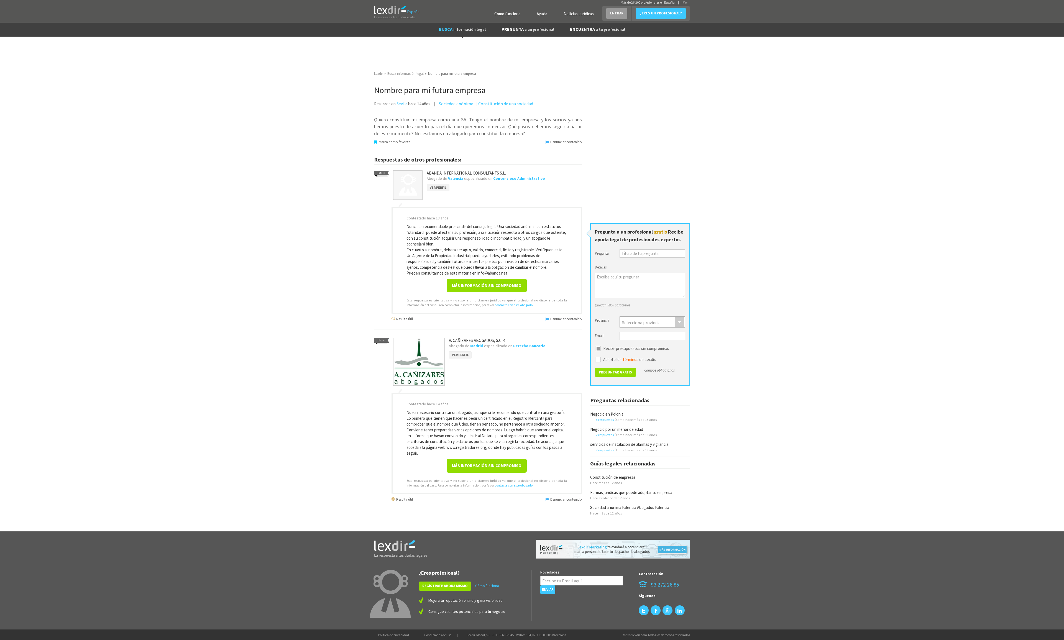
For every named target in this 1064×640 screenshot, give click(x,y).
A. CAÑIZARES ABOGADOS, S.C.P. (477, 340)
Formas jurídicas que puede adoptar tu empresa (631, 492)
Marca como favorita (394, 142)
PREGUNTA (528, 29)
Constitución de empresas (613, 477)
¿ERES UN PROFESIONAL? (661, 13)
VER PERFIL (438, 187)
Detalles (601, 267)
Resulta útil (404, 319)
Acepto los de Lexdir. (629, 359)
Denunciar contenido (565, 142)
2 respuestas (605, 434)
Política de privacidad (393, 635)
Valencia (455, 178)
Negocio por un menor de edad (616, 429)
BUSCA (462, 29)
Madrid (476, 345)
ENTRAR (616, 13)
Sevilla (402, 103)
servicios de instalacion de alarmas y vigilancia (629, 444)
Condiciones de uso (437, 635)
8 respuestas (605, 419)
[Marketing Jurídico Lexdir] (613, 549)
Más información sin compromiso (486, 285)
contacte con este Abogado (514, 305)
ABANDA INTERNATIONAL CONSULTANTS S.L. (466, 173)
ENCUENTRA (597, 29)
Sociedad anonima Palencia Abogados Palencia (629, 507)
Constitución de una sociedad (505, 103)
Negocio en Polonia (606, 414)
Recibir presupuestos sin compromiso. (636, 348)
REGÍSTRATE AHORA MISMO (445, 585)
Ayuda (542, 13)
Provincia (602, 320)
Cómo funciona (507, 13)
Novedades (549, 572)
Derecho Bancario (529, 345)
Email (599, 335)
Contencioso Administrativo (519, 178)
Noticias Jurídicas (579, 13)
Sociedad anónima (456, 103)
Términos (630, 359)
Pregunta (602, 253)
